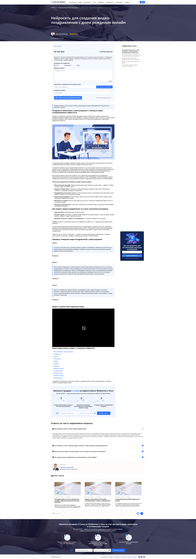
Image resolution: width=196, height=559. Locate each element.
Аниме (56, 363)
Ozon (94, 2)
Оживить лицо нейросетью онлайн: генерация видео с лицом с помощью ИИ (97, 500)
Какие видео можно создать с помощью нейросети (130, 65)
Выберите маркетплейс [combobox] (68, 413)
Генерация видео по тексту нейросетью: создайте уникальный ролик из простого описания (67, 501)
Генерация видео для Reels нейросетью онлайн (127, 500)
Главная (53, 7)
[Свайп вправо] (141, 513)
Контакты (127, 2)
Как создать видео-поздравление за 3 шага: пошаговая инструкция (132, 55)
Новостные (58, 354)
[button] (98, 429)
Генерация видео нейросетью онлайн (68, 7)
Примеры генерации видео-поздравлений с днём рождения (131, 58)
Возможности (109, 2)
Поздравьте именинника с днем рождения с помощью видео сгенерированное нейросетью (130, 51)
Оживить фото (59, 378)
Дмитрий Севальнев (62, 34)
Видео (78, 65)
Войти (142, 2)
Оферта (134, 557)
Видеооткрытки (59, 368)
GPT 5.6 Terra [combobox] (58, 92)
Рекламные (58, 358)
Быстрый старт (73, 2)
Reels (56, 361)
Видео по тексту (59, 375)
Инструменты (87, 2)
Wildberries (101, 2)
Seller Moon (58, 557)
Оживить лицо (59, 373)
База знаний (119, 2)
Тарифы (80, 2)
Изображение (67, 65)
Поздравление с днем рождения (64, 351)
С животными (58, 370)
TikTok (56, 356)
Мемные (57, 366)
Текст (57, 65)
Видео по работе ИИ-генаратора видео (131, 62)
